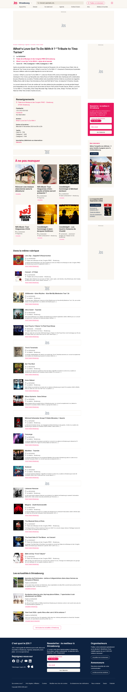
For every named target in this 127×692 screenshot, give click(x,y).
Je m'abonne (101, 132)
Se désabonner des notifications (79, 683)
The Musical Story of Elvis (34, 521)
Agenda (62, 7)
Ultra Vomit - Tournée (33, 310)
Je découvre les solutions (100, 672)
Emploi (105, 683)
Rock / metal (40, 44)
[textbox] (102, 120)
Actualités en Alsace (30, 588)
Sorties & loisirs (75, 7)
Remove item (100, 120)
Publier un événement (96, 3)
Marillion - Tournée (32, 450)
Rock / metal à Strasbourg (31, 266)
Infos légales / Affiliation (32, 683)
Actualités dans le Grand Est (32, 621)
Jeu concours (100, 146)
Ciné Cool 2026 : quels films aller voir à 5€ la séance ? (45, 612)
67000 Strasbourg (24, 105)
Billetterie (19, 142)
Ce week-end (48, 7)
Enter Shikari (30, 380)
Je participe (94, 153)
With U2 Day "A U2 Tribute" (35, 553)
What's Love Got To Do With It (25, 120)
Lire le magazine (95, 205)
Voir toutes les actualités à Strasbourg (47, 627)
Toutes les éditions (95, 212)
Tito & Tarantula (31, 347)
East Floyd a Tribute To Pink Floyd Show (40, 326)
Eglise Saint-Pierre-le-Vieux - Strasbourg (38, 331)
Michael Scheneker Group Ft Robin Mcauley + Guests (45, 418)
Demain (35, 7)
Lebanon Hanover (31, 488)
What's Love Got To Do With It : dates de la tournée (34, 61)
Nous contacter (96, 683)
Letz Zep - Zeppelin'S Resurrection (38, 255)
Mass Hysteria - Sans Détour (36, 396)
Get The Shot (30, 364)
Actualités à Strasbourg (31, 606)
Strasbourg (24, 3)
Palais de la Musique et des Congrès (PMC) (31, 59)
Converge (28, 434)
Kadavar (28, 467)
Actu (88, 7)
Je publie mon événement (100, 657)
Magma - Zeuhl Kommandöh (36, 504)
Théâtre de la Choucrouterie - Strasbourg (39, 276)
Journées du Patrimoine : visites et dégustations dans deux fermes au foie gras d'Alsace (51, 579)
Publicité (112, 683)
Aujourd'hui (22, 7)
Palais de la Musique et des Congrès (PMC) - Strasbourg (35, 102)
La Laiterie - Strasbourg (33, 298)
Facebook (19, 112)
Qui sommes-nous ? (17, 683)
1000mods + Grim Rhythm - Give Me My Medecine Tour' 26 (47, 293)
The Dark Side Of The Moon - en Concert (40, 537)
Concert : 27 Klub (31, 272)
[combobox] (101, 120)
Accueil (15, 44)
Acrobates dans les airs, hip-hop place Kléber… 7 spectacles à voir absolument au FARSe (50, 595)
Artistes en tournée (102, 7)
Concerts (33, 44)
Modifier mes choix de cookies (58, 683)
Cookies (44, 683)
